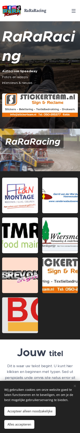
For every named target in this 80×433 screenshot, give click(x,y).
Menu (73, 10)
